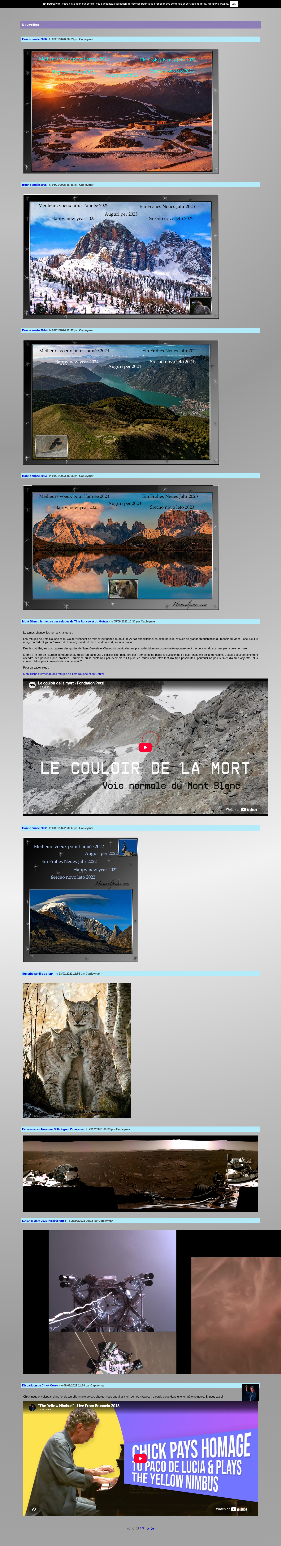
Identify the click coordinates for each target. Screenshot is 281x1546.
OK (234, 3)
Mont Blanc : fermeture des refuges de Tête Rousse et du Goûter (63, 673)
